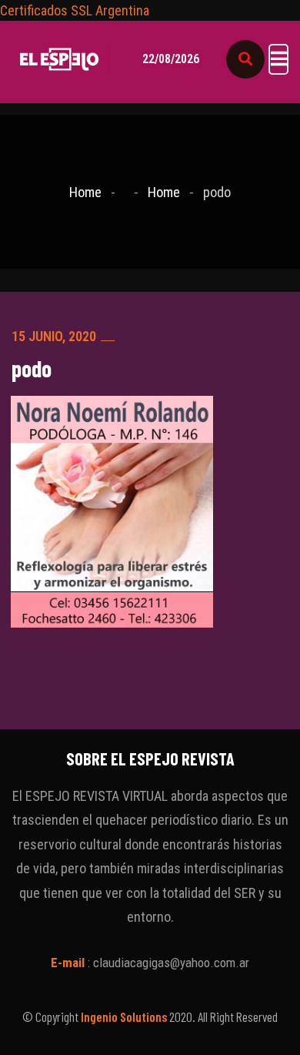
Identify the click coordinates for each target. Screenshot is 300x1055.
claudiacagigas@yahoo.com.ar (171, 962)
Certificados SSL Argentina (74, 10)
